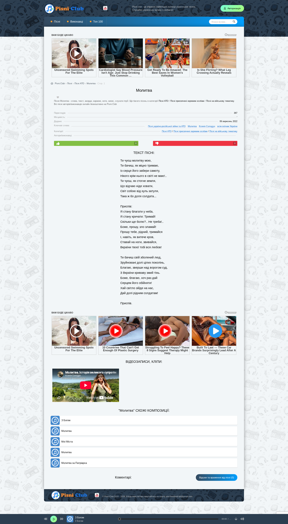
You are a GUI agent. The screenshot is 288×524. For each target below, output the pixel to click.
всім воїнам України (227, 126)
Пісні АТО (163, 101)
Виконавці (76, 21)
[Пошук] (234, 21)
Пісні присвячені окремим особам (187, 101)
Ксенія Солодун (207, 126)
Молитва (91, 83)
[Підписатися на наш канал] (105, 9)
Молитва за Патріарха (74, 462)
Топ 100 (98, 21)
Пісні (57, 21)
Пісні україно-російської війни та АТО (167, 126)
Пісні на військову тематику (220, 101)
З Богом (65, 420)
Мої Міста (67, 441)
